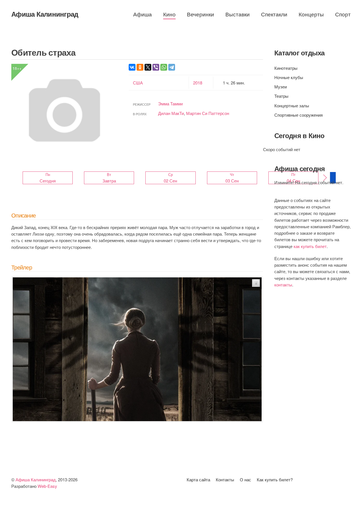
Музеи (280, 87)
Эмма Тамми (170, 103)
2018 (197, 83)
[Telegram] (171, 67)
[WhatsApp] (163, 67)
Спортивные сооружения (298, 115)
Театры (281, 96)
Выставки (237, 14)
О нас (245, 479)
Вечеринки (200, 14)
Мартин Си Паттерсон (207, 113)
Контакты (225, 479)
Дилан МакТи (171, 113)
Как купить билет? (275, 479)
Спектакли (274, 14)
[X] (148, 67)
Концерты (311, 14)
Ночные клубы (288, 77)
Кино (169, 14)
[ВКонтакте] (132, 67)
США (138, 83)
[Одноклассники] (140, 67)
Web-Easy (47, 486)
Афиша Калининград (44, 14)
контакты (283, 285)
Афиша (142, 14)
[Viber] (155, 67)
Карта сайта (198, 479)
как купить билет (310, 246)
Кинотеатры (286, 68)
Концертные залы (291, 105)
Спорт (343, 14)
